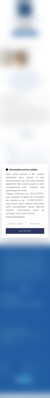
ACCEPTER (25, 230)
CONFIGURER (15, 223)
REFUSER (35, 223)
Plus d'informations (15, 216)
